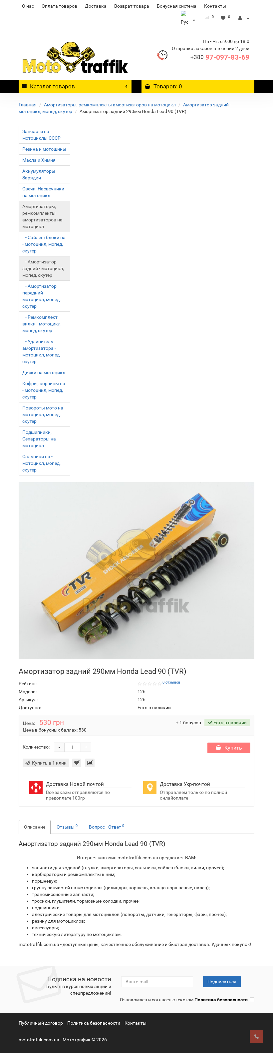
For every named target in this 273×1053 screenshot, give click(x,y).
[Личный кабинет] (243, 18)
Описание (34, 827)
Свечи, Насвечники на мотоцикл (43, 192)
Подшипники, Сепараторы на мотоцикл (39, 438)
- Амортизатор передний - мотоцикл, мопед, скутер (41, 296)
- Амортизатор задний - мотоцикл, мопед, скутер (43, 268)
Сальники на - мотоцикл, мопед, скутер (41, 463)
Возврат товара (131, 6)
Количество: (36, 747)
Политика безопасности (93, 1023)
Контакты (215, 6)
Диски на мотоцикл (43, 372)
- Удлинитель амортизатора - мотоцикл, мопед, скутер (41, 351)
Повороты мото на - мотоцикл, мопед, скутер (44, 414)
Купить (233, 748)
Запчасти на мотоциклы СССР (41, 135)
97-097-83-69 (219, 57)
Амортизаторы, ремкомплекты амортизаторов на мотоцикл (110, 104)
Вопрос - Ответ (106, 827)
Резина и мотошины (44, 149)
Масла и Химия (39, 160)
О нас (28, 6)
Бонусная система (176, 6)
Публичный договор (41, 1023)
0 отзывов (171, 682)
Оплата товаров (59, 6)
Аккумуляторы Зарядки (38, 174)
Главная (28, 104)
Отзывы (67, 827)
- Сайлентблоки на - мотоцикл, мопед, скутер (44, 244)
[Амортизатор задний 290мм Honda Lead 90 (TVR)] (136, 570)
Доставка (96, 6)
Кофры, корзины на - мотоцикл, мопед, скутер (43, 390)
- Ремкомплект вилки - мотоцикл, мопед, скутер (42, 323)
